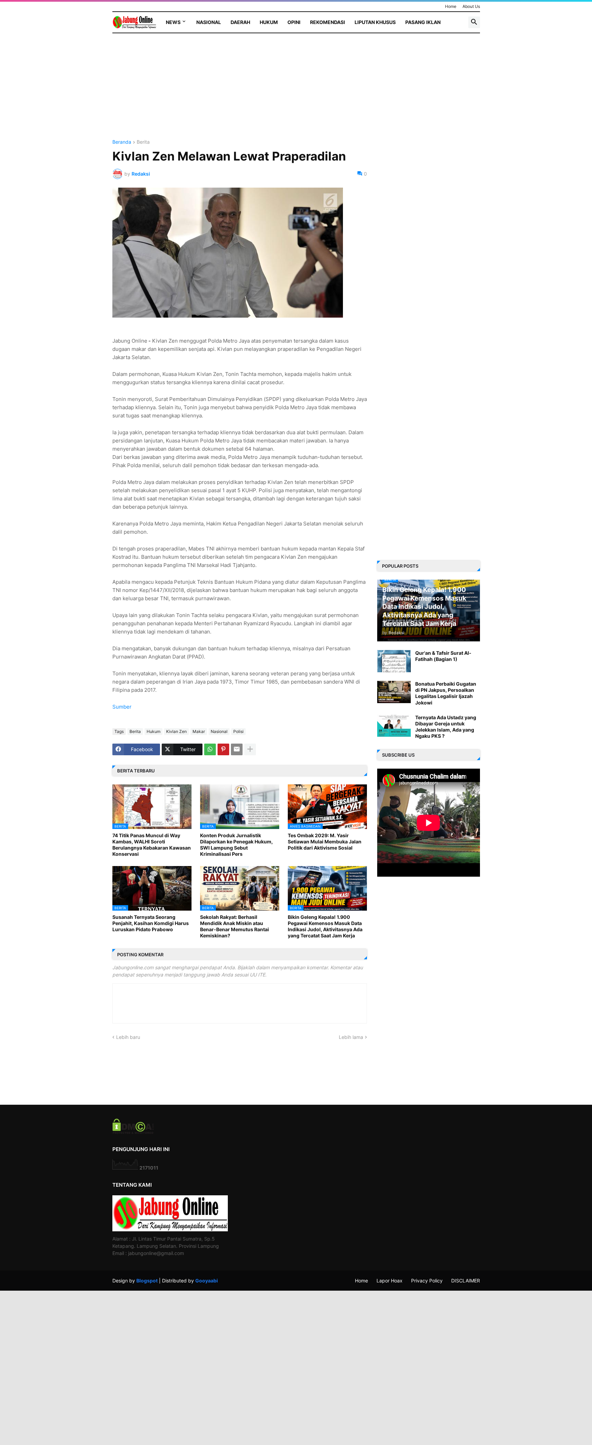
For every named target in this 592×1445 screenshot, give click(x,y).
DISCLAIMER (465, 1280)
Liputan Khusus (375, 22)
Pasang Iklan (423, 22)
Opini (293, 22)
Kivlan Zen (176, 731)
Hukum (269, 22)
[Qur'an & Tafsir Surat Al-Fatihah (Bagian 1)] (394, 661)
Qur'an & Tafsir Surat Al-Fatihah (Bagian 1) (443, 656)
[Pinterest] (223, 749)
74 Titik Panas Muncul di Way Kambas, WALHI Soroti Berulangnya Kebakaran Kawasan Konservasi (151, 844)
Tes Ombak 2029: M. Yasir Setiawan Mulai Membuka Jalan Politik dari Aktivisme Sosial (324, 841)
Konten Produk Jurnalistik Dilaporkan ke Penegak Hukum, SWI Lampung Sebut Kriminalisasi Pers (236, 844)
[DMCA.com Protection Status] (133, 1132)
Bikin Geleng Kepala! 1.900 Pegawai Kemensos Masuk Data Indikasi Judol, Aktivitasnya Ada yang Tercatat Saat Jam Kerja (325, 926)
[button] (474, 22)
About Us (471, 6)
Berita (143, 142)
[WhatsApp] (210, 749)
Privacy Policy (427, 1280)
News (173, 22)
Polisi (238, 731)
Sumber (122, 706)
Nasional (208, 22)
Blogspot (147, 1280)
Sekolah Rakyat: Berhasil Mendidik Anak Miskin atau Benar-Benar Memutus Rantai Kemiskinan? (234, 926)
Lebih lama (351, 1037)
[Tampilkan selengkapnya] (250, 749)
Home (450, 6)
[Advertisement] (239, 92)
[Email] (237, 749)
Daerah (240, 22)
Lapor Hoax (390, 1280)
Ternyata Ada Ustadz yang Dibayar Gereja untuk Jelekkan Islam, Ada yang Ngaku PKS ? (445, 726)
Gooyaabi (206, 1280)
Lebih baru (128, 1037)
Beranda (121, 142)
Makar (199, 731)
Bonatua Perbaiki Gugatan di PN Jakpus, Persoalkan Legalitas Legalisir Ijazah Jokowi (445, 693)
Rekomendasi (327, 22)
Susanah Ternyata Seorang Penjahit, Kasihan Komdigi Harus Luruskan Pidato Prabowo (150, 923)
